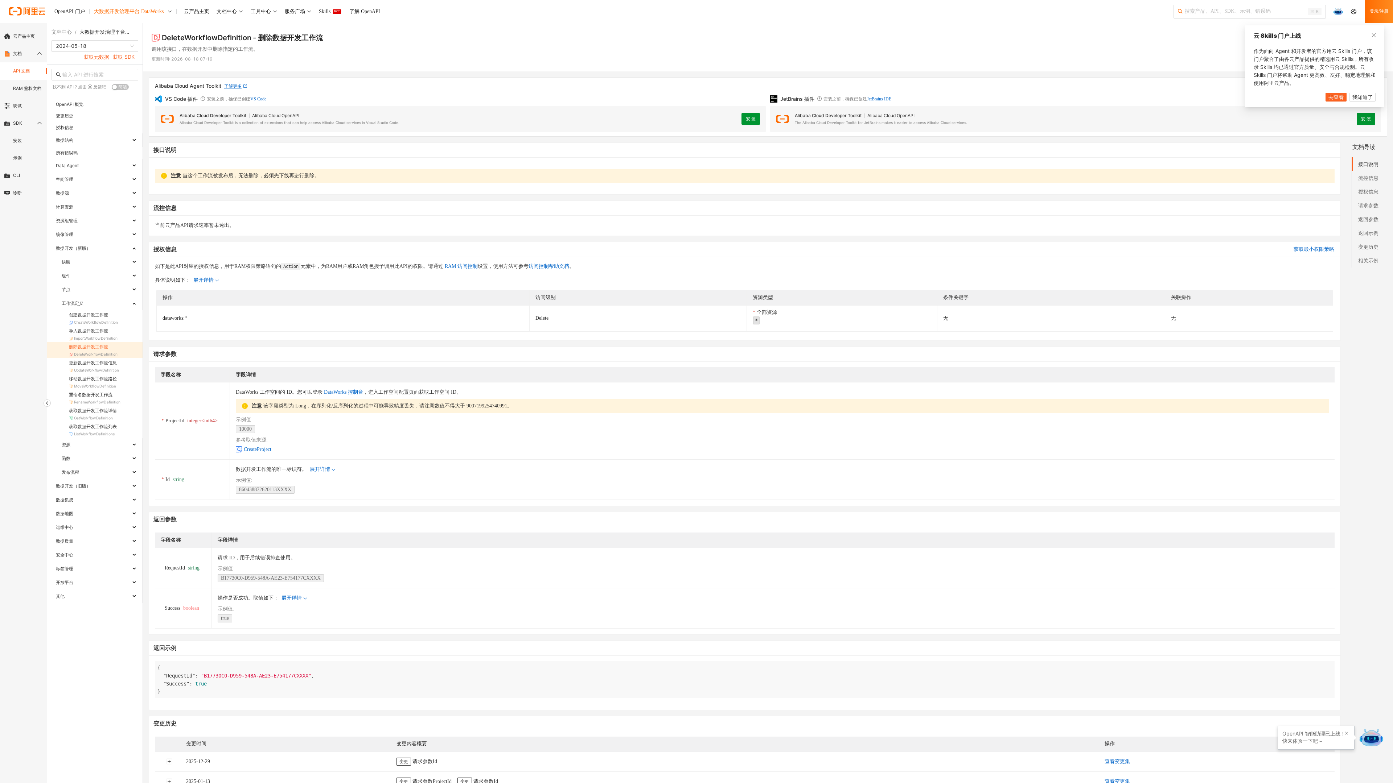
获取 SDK (124, 57)
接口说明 (1368, 164)
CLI (16, 175)
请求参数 (1368, 205)
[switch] (120, 87)
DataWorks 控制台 (343, 392)
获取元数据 (96, 57)
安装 (17, 140)
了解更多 (233, 86)
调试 (17, 105)
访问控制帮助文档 (549, 266)
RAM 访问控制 (460, 266)
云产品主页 (24, 36)
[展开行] (169, 761)
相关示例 (1368, 260)
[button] (1346, 733)
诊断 (17, 192)
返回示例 (1368, 233)
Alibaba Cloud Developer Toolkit (213, 115)
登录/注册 (1379, 11)
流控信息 (1368, 178)
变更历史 (1368, 247)
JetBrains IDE (879, 99)
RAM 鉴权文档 (27, 88)
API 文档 (21, 71)
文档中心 (62, 32)
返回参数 (1368, 219)
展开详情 (203, 280)
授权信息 (1368, 191)
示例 (17, 158)
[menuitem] (23, 36)
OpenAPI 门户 (69, 11)
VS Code (258, 99)
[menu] (23, 115)
